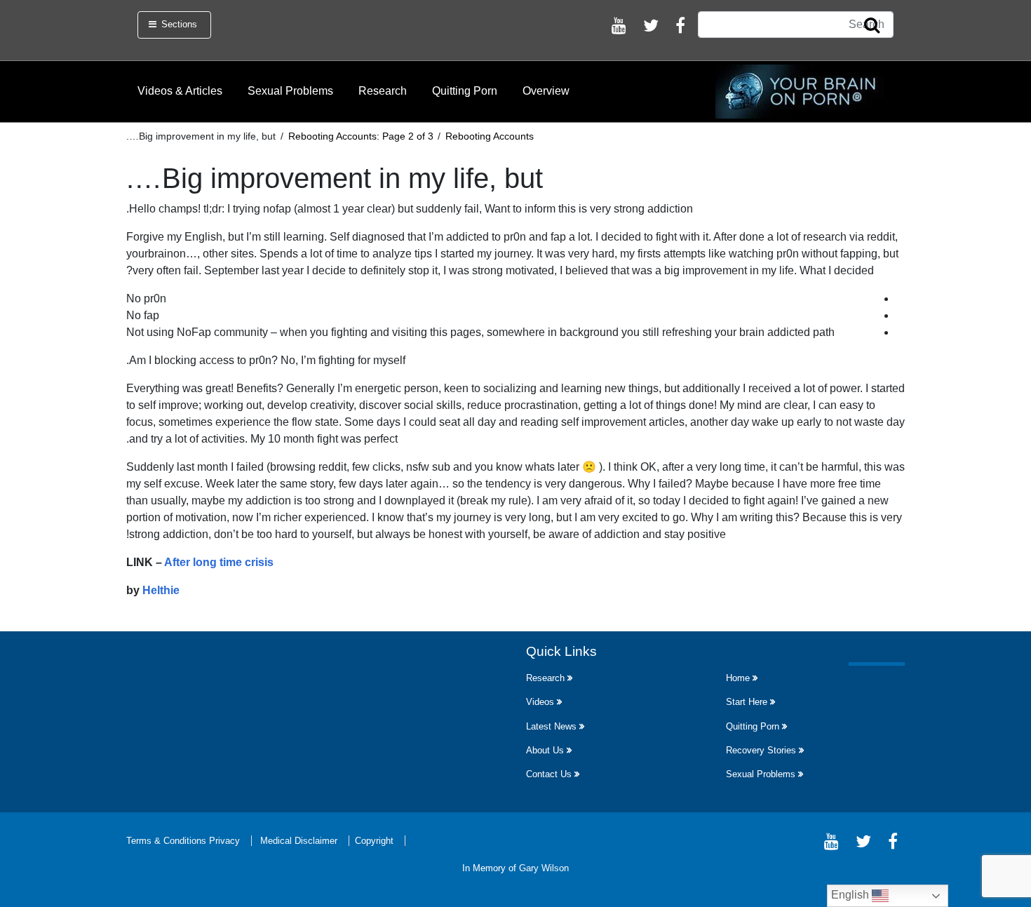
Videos (540, 702)
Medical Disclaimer (298, 840)
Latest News (551, 726)
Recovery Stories (761, 750)
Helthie (161, 590)
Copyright (374, 840)
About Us (545, 750)
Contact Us (549, 774)
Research (382, 91)
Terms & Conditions (166, 840)
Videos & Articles (179, 91)
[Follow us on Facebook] (680, 28)
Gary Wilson (544, 868)
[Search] (872, 25)
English (851, 895)
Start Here (746, 702)
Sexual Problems (290, 91)
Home (738, 678)
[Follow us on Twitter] (651, 28)
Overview (546, 91)
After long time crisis (219, 562)
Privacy (224, 840)
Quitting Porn (464, 91)
